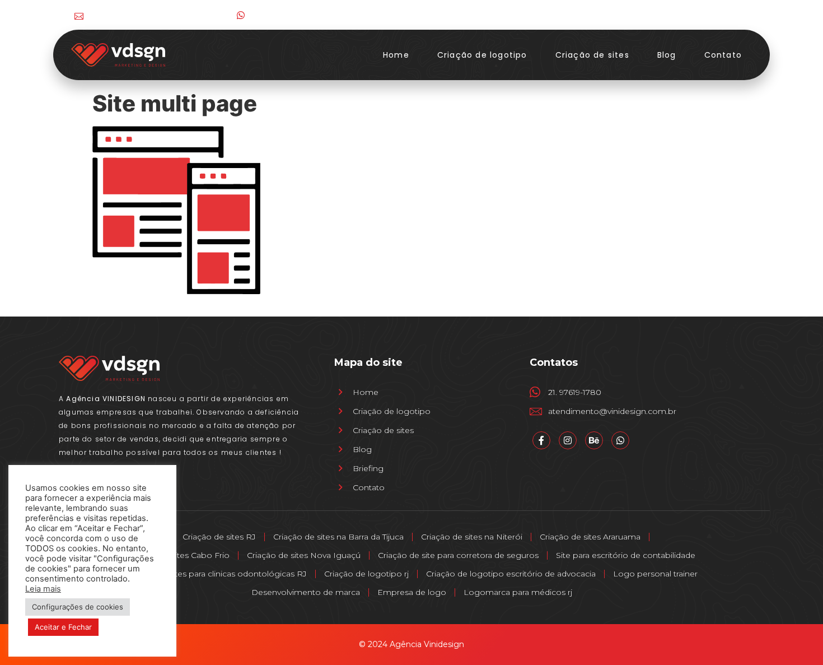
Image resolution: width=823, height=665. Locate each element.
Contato (723, 55)
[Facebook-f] (670, 15)
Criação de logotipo (482, 55)
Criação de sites (592, 55)
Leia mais (43, 589)
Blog (666, 55)
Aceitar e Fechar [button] (63, 626)
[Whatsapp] (620, 440)
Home (396, 55)
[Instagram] (693, 15)
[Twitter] (716, 15)
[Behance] (739, 15)
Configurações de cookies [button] (77, 606)
